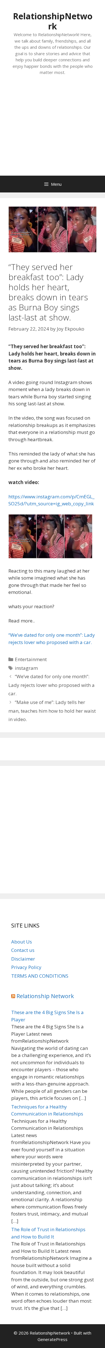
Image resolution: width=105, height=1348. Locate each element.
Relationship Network (45, 996)
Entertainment (31, 659)
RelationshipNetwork (52, 21)
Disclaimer (23, 959)
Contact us (22, 950)
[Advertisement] (52, 131)
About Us (21, 941)
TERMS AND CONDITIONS (39, 976)
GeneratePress (52, 1339)
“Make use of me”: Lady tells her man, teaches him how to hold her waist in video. (52, 710)
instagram (26, 668)
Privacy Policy (26, 967)
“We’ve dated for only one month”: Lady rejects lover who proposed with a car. (51, 685)
